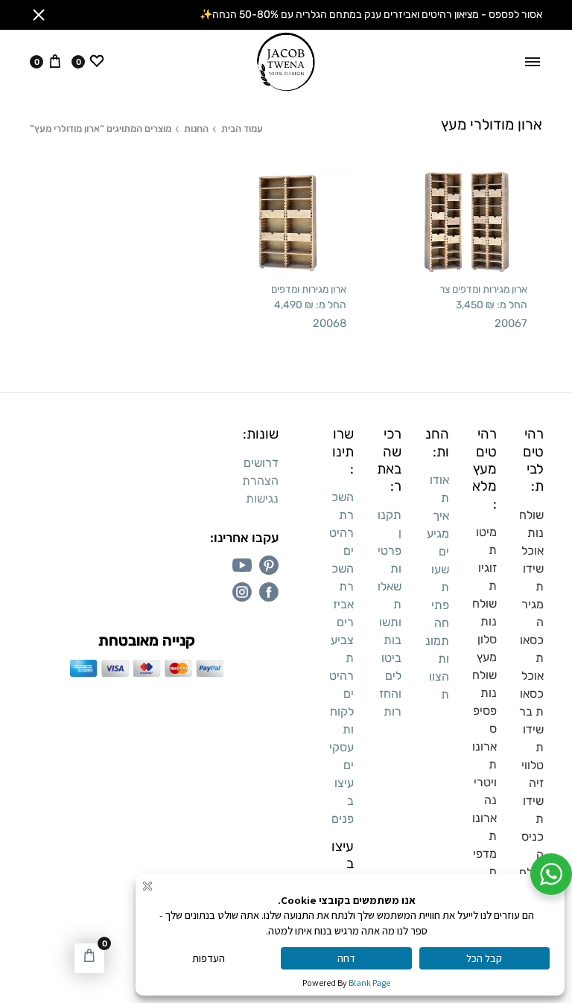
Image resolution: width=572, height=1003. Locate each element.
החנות (196, 128)
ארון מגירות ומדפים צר (483, 289)
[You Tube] (242, 565)
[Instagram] (242, 592)
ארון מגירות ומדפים (308, 289)
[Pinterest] (268, 565)
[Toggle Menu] (532, 61)
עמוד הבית (242, 128)
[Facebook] (268, 592)
